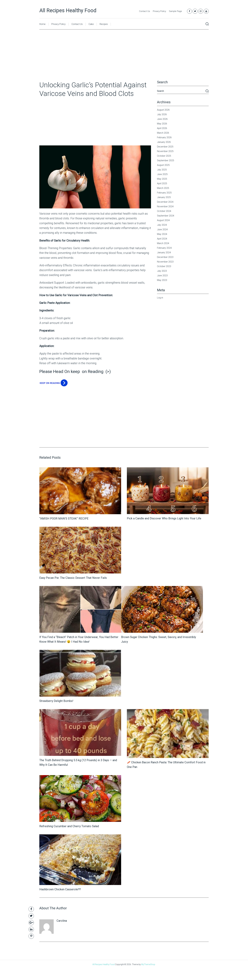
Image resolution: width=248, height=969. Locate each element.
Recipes (104, 24)
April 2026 (162, 128)
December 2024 (165, 202)
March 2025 (163, 188)
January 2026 (164, 142)
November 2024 (165, 206)
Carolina (62, 920)
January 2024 (164, 252)
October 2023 (164, 266)
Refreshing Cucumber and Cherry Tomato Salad (69, 826)
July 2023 (162, 271)
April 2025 (162, 183)
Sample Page (175, 11)
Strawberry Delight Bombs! (56, 701)
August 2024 (163, 220)
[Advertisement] (124, 59)
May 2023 (162, 280)
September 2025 (165, 160)
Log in (160, 297)
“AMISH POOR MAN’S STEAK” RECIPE (64, 518)
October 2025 (164, 155)
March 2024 (163, 243)
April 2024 (162, 238)
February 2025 (164, 192)
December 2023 (165, 257)
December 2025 (165, 146)
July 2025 (162, 169)
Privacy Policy (159, 11)
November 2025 (165, 151)
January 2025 (164, 197)
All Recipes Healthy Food (67, 10)
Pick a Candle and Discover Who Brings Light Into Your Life (164, 518)
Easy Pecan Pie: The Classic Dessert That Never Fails (73, 578)
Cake (91, 24)
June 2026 (162, 119)
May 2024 (162, 234)
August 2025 (163, 165)
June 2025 (162, 174)
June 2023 (162, 275)
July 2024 (162, 225)
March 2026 (163, 132)
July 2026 (162, 114)
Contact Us (144, 11)
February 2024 (164, 248)
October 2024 (164, 211)
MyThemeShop (148, 964)
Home (42, 24)
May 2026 (162, 123)
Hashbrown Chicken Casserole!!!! (60, 889)
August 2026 (163, 109)
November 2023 (165, 261)
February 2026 (164, 137)
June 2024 (162, 229)
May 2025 (162, 178)
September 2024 (165, 215)
